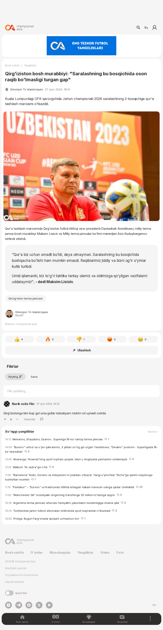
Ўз (146, 27)
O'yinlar (36, 552)
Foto (120, 552)
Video (105, 552)
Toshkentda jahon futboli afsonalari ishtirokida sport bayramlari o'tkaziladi (61, 510)
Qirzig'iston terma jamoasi (25, 298)
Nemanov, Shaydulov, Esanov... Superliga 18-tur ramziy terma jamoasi (57, 439)
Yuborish (29, 419)
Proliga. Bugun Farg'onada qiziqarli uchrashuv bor (45, 518)
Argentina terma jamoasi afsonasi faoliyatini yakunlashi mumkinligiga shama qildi (65, 503)
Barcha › (153, 431)
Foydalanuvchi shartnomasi (21, 575)
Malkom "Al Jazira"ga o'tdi (29, 467)
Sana (34, 376)
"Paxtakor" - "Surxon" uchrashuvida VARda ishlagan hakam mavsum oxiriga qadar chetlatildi (73, 487)
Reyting (13, 376)
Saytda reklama (14, 581)
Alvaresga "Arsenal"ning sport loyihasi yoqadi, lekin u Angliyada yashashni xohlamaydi (69, 459)
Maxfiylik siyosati (15, 568)
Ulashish (84, 350)
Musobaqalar (60, 552)
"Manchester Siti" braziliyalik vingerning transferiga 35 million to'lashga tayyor (63, 495)
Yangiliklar (30, 65)
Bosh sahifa (12, 65)
